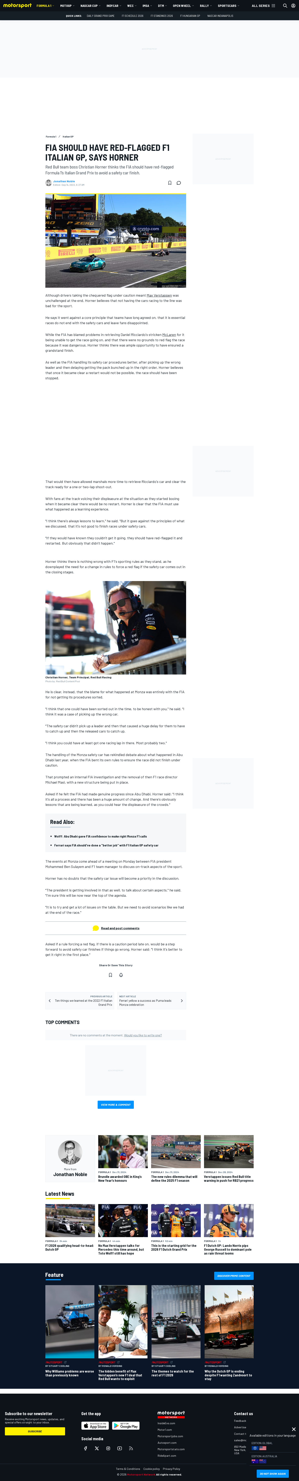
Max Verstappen (159, 295)
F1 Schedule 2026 (132, 15)
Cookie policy (151, 1468)
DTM (161, 6)
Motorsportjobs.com (170, 1436)
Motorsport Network (141, 1474)
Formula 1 (44, 6)
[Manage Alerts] (121, 975)
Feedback (240, 1420)
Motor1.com (165, 1429)
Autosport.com (167, 1442)
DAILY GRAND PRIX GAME (101, 15)
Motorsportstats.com (171, 1449)
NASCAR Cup (89, 6)
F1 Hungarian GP (190, 15)
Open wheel (182, 6)
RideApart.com (167, 1455)
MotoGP (66, 6)
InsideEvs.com (166, 1423)
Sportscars (227, 6)
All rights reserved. (169, 1474)
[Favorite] (170, 183)
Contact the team (245, 1433)
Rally (204, 6)
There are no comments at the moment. (116, 1035)
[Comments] (180, 183)
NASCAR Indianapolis (220, 15)
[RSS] (131, 1448)
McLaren (169, 334)
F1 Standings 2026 (162, 15)
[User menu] (293, 6)
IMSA (146, 6)
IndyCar (112, 6)
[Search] (285, 6)
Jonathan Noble (64, 181)
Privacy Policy (171, 1468)
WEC (130, 6)
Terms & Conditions (128, 1468)
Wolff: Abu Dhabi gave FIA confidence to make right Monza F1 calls (100, 836)
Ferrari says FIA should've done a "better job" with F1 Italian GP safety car (106, 845)
